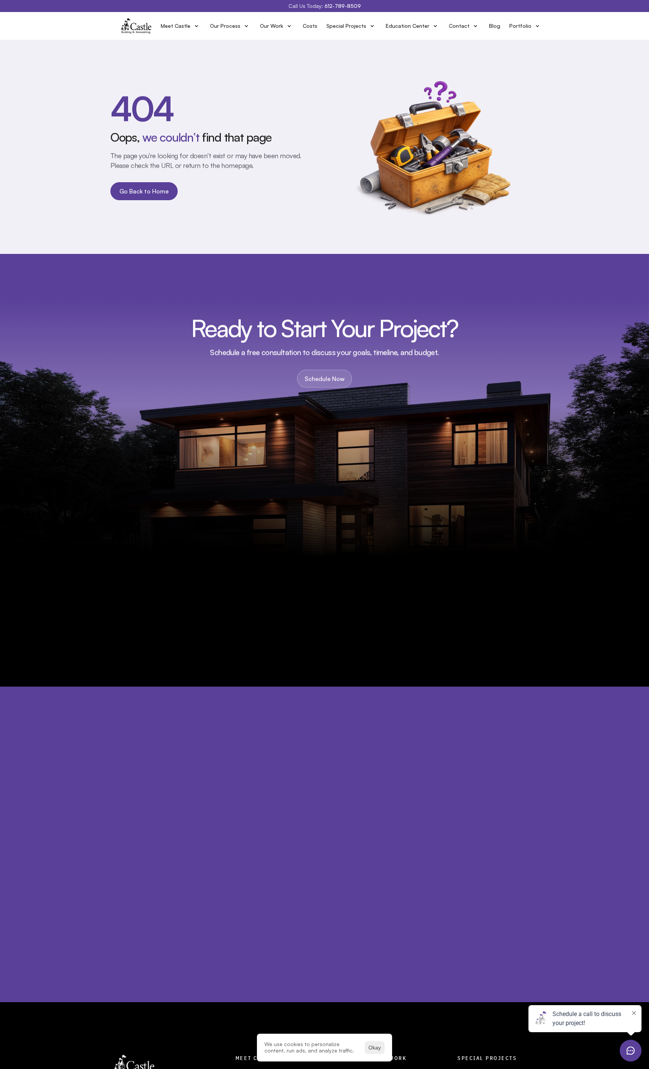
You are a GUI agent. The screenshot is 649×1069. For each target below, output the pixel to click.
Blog (494, 26)
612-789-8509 (342, 6)
